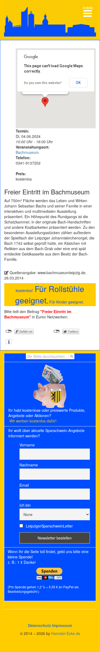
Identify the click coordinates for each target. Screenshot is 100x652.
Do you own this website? (43, 83)
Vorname (27, 444)
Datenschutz (39, 625)
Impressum (62, 625)
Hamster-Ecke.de (65, 633)
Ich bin (25, 505)
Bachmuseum (27, 152)
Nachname (28, 464)
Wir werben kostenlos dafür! (33, 420)
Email (24, 485)
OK (78, 83)
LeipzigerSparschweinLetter (49, 526)
